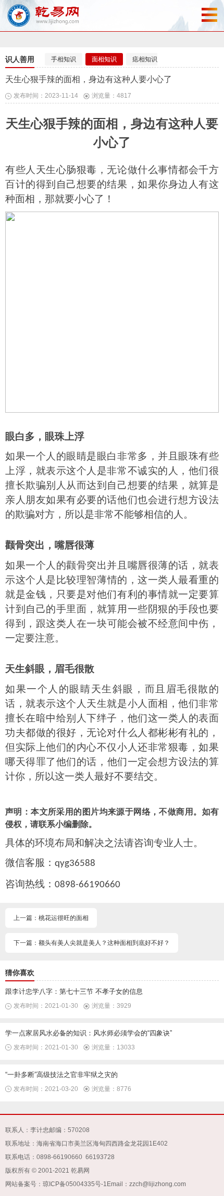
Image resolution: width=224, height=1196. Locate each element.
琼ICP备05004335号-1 (75, 1184)
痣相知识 (144, 59)
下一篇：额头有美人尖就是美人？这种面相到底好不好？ (92, 943)
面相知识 (104, 59)
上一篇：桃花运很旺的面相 (51, 918)
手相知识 (63, 59)
